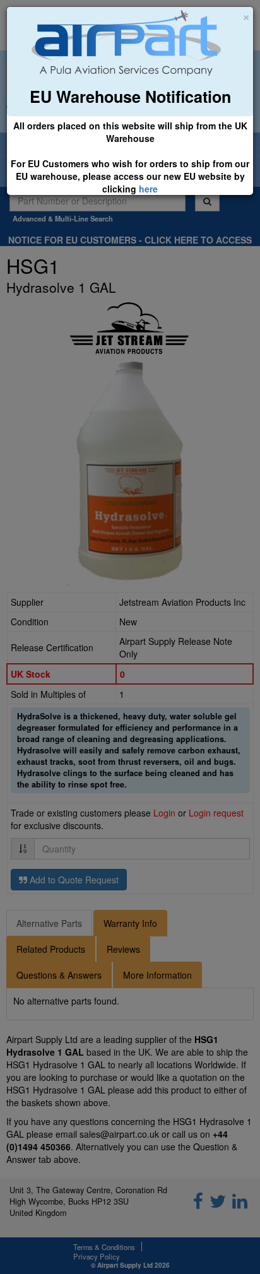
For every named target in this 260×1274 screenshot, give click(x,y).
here (148, 188)
